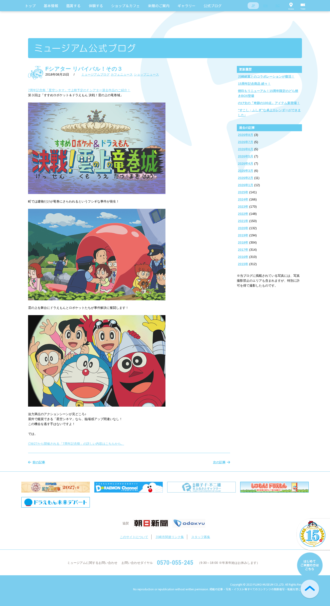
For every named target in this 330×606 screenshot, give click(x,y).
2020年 (243, 228)
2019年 (243, 235)
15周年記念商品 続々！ (254, 83)
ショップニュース (146, 74)
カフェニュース (122, 74)
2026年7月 (245, 142)
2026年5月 (245, 156)
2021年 (243, 221)
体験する (96, 5)
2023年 (243, 206)
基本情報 (51, 5)
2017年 (243, 249)
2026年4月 (245, 163)
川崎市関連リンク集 (170, 537)
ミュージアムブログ (95, 74)
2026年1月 (245, 185)
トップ (30, 5)
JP (253, 5)
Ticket (303, 5)
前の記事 (39, 462)
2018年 (243, 242)
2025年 (243, 192)
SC (277, 5)
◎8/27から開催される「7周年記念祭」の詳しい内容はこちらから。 (76, 443)
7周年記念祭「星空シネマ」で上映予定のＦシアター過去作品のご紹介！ (79, 90)
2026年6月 (245, 149)
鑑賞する (73, 5)
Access (291, 5)
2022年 (243, 214)
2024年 (243, 199)
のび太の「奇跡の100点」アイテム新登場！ (269, 103)
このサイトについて (134, 537)
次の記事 (219, 462)
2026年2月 (245, 178)
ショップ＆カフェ (125, 5)
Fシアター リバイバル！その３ (84, 69)
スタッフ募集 (200, 537)
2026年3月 (245, 170)
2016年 (243, 257)
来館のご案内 (158, 5)
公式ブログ (213, 5)
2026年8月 (245, 135)
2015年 (243, 264)
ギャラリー (187, 5)
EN (265, 5)
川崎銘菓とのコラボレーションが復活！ (266, 76)
